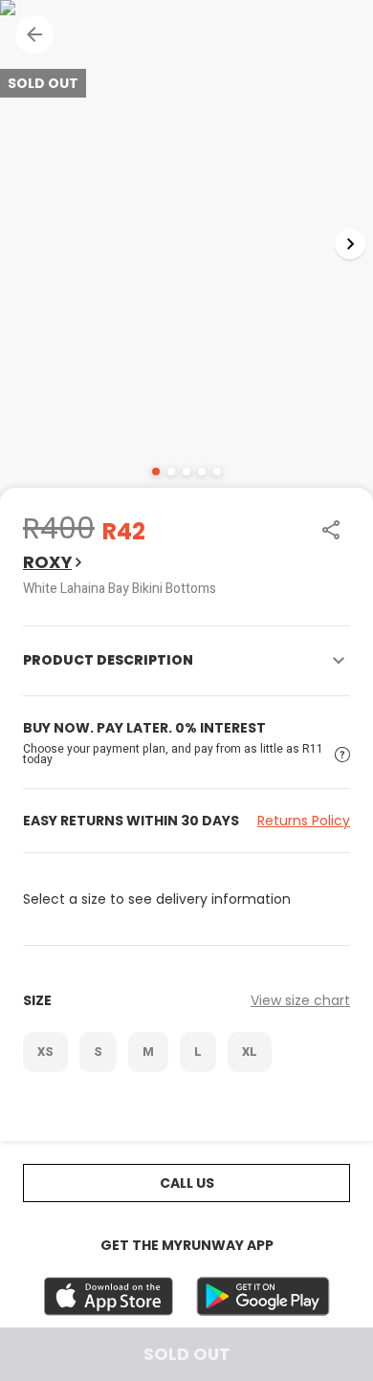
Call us (187, 1183)
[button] (34, 34)
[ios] (108, 1296)
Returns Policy (303, 820)
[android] (263, 1296)
